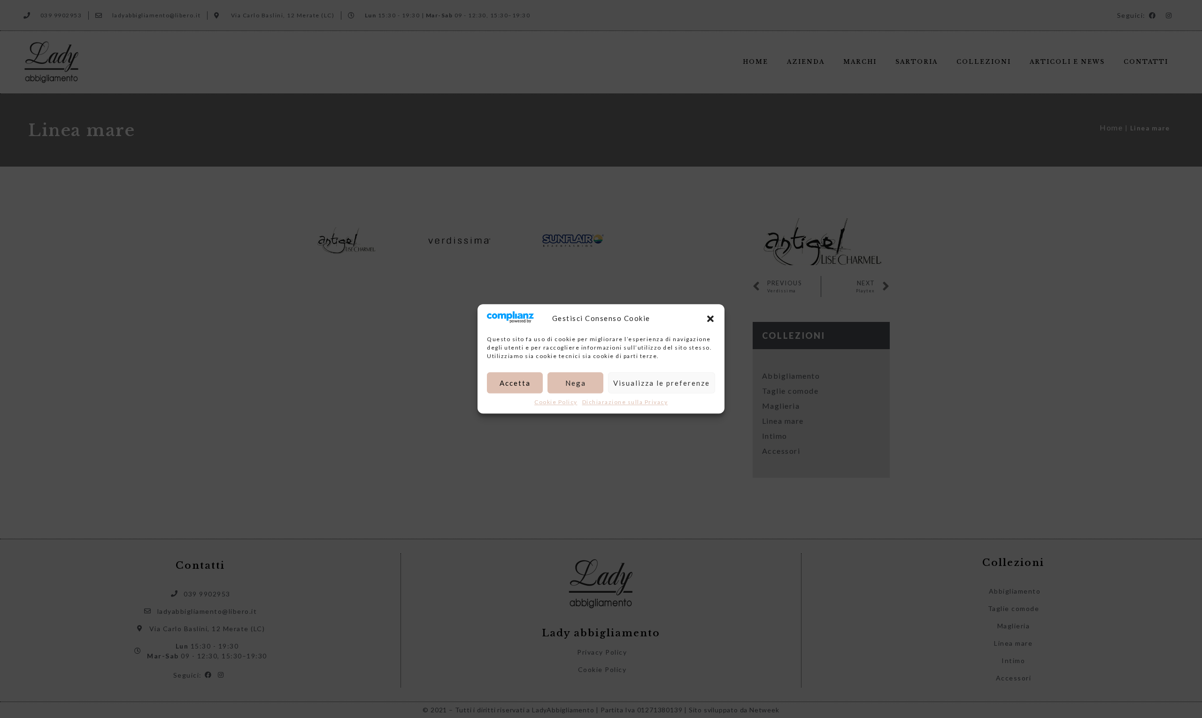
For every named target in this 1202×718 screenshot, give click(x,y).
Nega (575, 383)
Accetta (515, 383)
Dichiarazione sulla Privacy (625, 402)
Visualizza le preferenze (661, 383)
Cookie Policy (556, 402)
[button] (710, 318)
